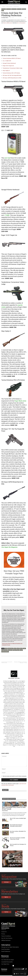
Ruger (24, 648)
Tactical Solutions (5, 651)
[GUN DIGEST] (14, 2)
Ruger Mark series (20, 401)
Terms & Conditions (6, 936)
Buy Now (6, 911)
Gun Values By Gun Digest (7, 959)
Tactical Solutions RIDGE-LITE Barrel (12, 58)
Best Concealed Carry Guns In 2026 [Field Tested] (13, 808)
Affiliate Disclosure (5, 940)
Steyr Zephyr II (6, 70)
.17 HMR (6, 215)
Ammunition (9, 9)
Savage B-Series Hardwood (9, 63)
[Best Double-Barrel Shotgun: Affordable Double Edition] (5, 826)
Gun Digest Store (5, 964)
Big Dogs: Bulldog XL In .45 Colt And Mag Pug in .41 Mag (20, 662)
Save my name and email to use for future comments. (15, 776)
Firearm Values (5, 957)
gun (17, 648)
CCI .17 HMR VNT (7, 61)
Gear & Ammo (9, 6)
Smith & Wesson (16, 649)
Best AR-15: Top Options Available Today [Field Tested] (17, 838)
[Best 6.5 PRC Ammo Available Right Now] (5, 820)
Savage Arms (4, 649)
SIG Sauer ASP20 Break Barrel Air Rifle (12, 78)
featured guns (10, 648)
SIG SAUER (10, 649)
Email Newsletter (5, 949)
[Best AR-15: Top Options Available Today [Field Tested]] (5, 839)
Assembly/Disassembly (7, 962)
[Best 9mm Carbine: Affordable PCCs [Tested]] (5, 833)
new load (7, 158)
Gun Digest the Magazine (9, 547)
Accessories (16, 6)
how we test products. (21, 22)
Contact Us (4, 931)
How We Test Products (6, 938)
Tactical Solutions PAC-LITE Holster (11, 73)
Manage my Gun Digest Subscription (10, 947)
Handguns (24, 9)
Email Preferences (5, 951)
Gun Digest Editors (4, 17)
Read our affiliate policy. (7, 22)
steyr (21, 649)
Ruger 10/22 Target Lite (8, 65)
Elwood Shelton (5, 810)
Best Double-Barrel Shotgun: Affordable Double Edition (16, 825)
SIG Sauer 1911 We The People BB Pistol (12, 75)
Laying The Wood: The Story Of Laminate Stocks (6, 662)
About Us (3, 929)
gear (15, 648)
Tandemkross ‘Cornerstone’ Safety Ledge (12, 68)
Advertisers (4, 970)
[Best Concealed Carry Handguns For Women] (5, 846)
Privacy (3, 934)
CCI (6, 648)
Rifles (2, 10)
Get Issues (6, 882)
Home (3, 6)
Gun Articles (19, 9)
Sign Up (6, 897)
